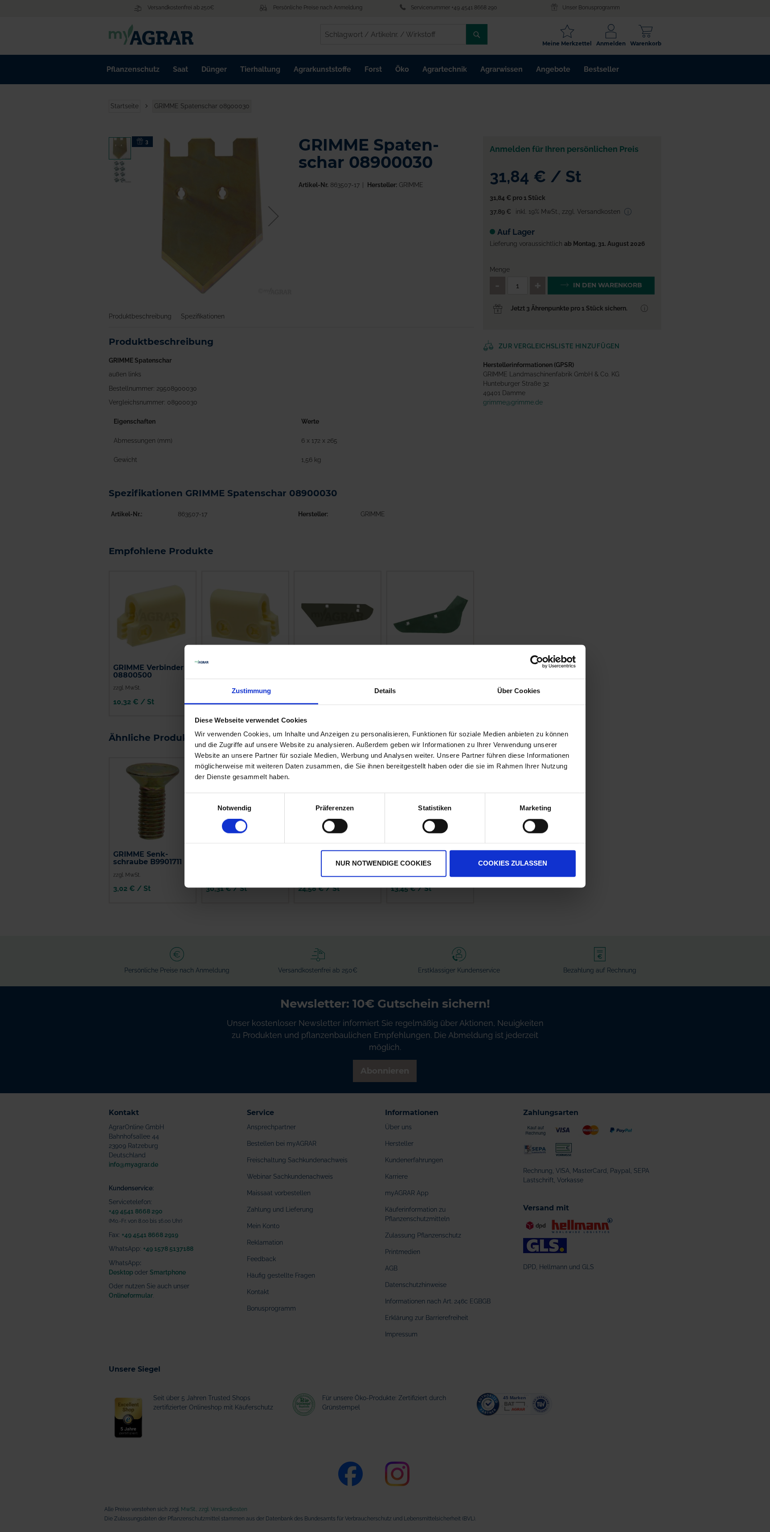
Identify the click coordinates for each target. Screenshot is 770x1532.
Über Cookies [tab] (518, 691)
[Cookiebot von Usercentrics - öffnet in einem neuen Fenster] (537, 661)
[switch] (335, 827)
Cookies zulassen (512, 863)
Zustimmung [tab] (251, 691)
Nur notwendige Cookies (383, 863)
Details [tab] (385, 691)
